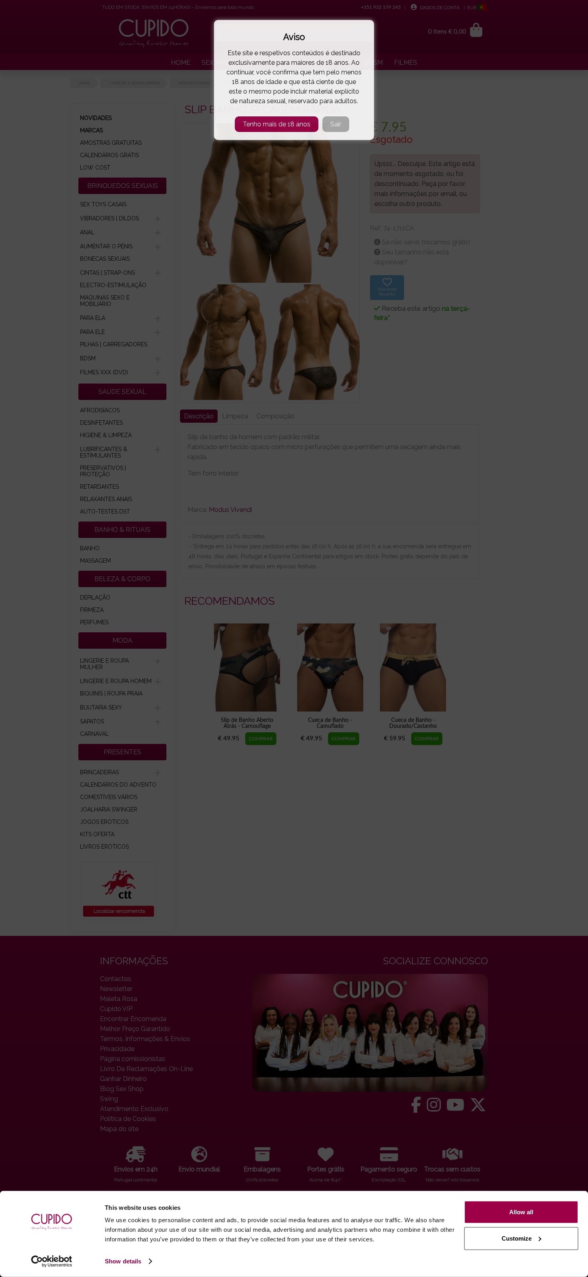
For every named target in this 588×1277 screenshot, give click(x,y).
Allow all (521, 1212)
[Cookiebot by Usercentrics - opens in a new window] (52, 1261)
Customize (517, 1238)
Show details (123, 1261)
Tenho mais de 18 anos (276, 124)
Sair (335, 124)
